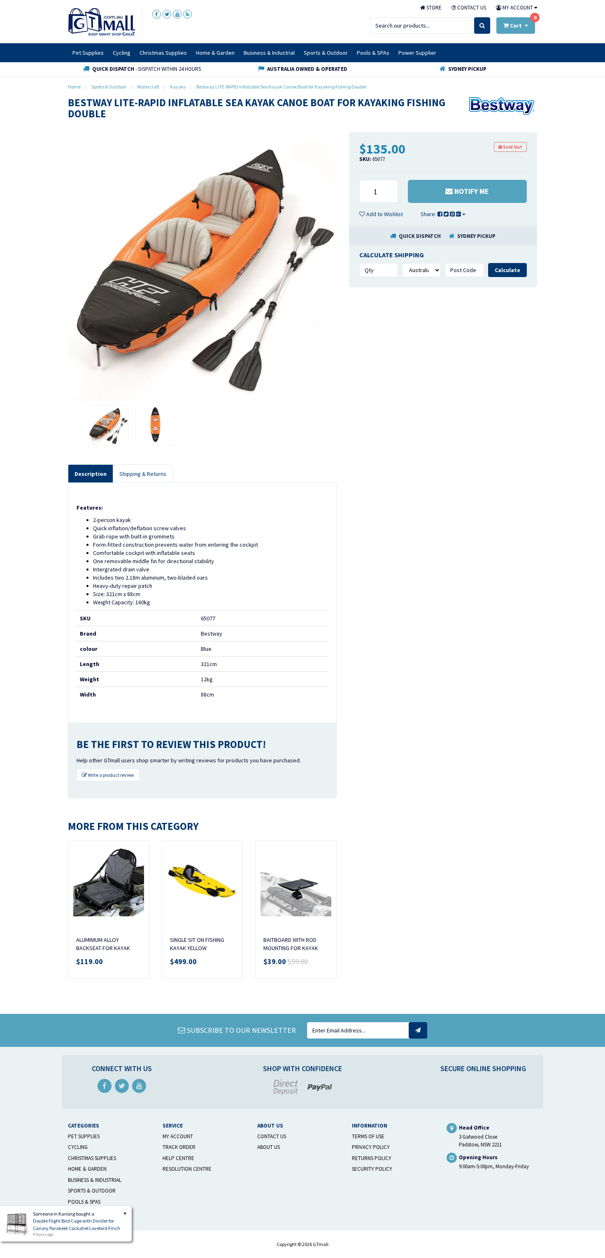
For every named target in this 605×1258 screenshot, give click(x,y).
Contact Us (471, 7)
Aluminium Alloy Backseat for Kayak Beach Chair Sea (103, 948)
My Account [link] (178, 1136)
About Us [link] (268, 1147)
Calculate (507, 270)
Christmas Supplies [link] (92, 1158)
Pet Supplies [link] (84, 1136)
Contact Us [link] (271, 1136)
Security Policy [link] (372, 1168)
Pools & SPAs (373, 52)
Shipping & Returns (142, 474)
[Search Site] (482, 25)
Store (433, 7)
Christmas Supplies (163, 52)
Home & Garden (215, 52)
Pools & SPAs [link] (84, 1201)
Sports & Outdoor (326, 52)
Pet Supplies (88, 52)
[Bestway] (502, 105)
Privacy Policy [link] (371, 1147)
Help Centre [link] (178, 1158)
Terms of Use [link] (368, 1136)
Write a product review (110, 775)
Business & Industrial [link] (94, 1179)
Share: (429, 214)
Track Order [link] (179, 1147)
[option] (202, 266)
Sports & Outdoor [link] (92, 1190)
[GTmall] (101, 21)
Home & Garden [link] (87, 1168)
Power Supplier (417, 52)
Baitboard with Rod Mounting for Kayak (290, 944)
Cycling (121, 52)
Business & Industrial (269, 52)
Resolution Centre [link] (187, 1168)
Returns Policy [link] (371, 1158)
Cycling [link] (78, 1147)
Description (90, 474)
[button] (381, 214)
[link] (156, 14)
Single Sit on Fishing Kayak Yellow (197, 944)
